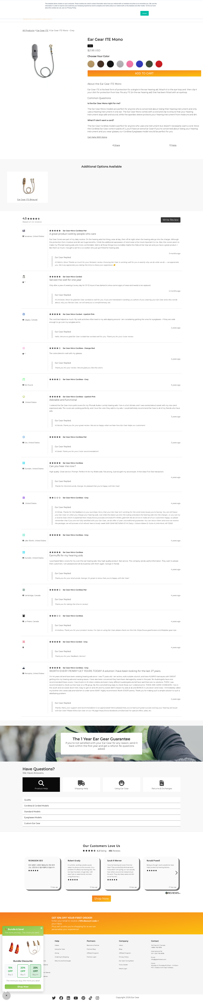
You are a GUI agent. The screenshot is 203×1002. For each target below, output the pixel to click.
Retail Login (123, 968)
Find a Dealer (123, 965)
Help (173, 145)
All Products (28, 30)
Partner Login (91, 957)
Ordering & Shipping (62, 957)
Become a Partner (93, 945)
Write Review (171, 219)
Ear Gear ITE (42, 30)
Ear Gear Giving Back (126, 961)
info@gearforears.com (158, 959)
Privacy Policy (124, 957)
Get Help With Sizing (97, 137)
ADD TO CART (144, 73)
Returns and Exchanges (63, 961)
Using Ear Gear (60, 949)
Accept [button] (144, 13)
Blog (120, 949)
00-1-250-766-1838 (157, 953)
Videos (57, 945)
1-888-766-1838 (156, 947)
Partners (91, 941)
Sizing (57, 953)
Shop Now (101, 898)
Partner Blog (91, 949)
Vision (121, 945)
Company (123, 941)
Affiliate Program (93, 953)
